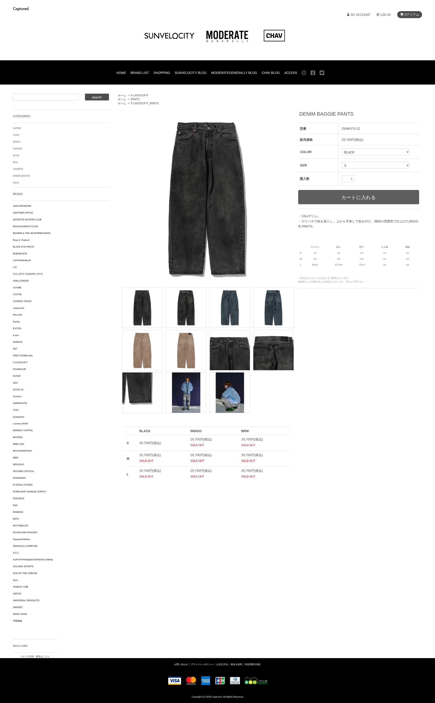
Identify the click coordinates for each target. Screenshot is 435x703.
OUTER (17, 128)
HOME (121, 73)
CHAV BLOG (271, 73)
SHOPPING (162, 73)
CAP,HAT (17, 148)
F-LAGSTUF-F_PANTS (145, 103)
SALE (16, 182)
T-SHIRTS (18, 169)
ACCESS (290, 73)
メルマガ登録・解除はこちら (35, 656)
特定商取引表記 (253, 664)
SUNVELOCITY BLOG (191, 73)
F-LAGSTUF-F (139, 95)
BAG (15, 162)
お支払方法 (222, 664)
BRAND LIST (139, 73)
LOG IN (385, 15)
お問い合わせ (181, 664)
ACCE (16, 155)
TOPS (16, 135)
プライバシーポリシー (202, 664)
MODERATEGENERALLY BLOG (234, 73)
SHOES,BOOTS (21, 176)
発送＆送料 (236, 664)
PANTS (135, 99)
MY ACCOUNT (360, 15)
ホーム (122, 95)
